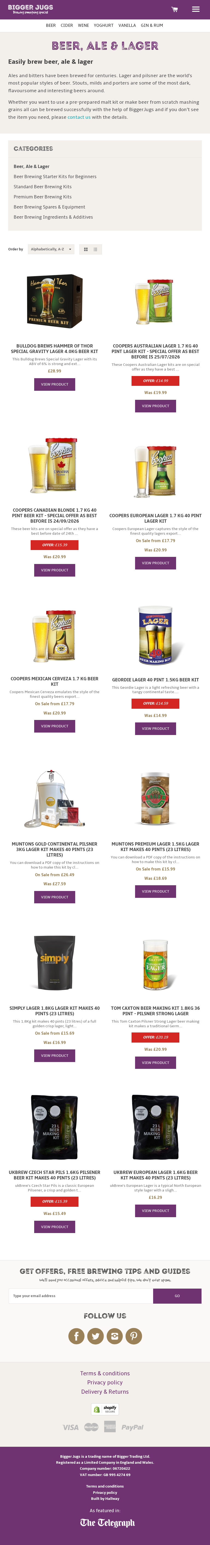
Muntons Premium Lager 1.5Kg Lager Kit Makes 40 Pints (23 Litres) (155, 846)
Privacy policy (105, 1382)
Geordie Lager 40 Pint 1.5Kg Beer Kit (155, 680)
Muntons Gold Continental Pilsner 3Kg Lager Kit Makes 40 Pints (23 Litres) (54, 849)
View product (54, 384)
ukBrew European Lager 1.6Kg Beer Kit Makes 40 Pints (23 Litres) (155, 1175)
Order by (15, 249)
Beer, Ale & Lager (31, 166)
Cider (67, 25)
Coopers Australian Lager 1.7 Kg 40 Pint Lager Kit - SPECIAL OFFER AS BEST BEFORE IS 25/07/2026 (155, 351)
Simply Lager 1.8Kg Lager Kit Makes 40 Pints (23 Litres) (55, 1011)
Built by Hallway (105, 1498)
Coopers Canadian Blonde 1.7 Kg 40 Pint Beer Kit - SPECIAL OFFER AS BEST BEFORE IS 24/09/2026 (54, 516)
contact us (79, 117)
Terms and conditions (105, 1486)
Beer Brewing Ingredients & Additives (53, 217)
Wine (83, 25)
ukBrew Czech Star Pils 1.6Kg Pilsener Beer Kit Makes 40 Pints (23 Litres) (54, 1175)
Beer (51, 25)
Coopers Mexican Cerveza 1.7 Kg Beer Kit (54, 681)
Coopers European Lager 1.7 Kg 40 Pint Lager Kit (155, 518)
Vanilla (127, 25)
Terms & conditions (105, 1373)
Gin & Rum (152, 25)
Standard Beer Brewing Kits (43, 187)
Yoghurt (103, 25)
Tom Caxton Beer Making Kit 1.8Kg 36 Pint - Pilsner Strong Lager (155, 1011)
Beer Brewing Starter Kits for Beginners (55, 177)
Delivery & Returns (105, 1391)
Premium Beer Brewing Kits (43, 197)
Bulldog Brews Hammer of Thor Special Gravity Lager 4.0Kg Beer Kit (54, 348)
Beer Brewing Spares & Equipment (49, 207)
